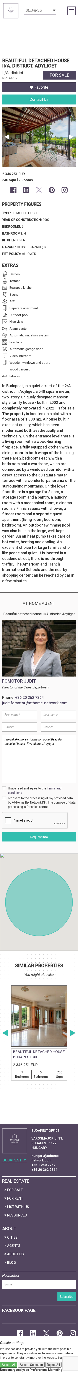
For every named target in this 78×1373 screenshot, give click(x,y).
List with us (18, 1207)
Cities (12, 1237)
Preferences (38, 1369)
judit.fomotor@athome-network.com (34, 703)
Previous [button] (6, 137)
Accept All (9, 1364)
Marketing (55, 1369)
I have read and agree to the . (35, 790)
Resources (17, 1215)
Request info (39, 837)
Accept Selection (31, 1364)
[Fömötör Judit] (39, 648)
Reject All (53, 1364)
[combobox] (40, 10)
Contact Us (39, 99)
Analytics (22, 1369)
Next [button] (71, 137)
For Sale (15, 1190)
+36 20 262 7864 (29, 697)
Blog (11, 1262)
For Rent (15, 1198)
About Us (15, 1254)
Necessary (7, 1369)
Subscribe (66, 1296)
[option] (39, 1044)
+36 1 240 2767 (43, 1165)
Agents (13, 1246)
